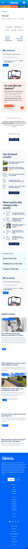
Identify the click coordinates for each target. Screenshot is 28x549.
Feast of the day (10, 258)
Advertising (14, 510)
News (14, 487)
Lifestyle (14, 489)
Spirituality (3, 11)
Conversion (5, 374)
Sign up (5, 65)
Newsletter (14, 499)
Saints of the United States (9, 319)
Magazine (14, 503)
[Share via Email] (20, 30)
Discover (14, 493)
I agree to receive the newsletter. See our (13, 61)
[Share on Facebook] (12, 30)
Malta (4, 349)
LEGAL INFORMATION (14, 534)
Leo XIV (4, 400)
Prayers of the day (11, 269)
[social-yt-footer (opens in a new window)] (10, 521)
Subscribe (5, 6)
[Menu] (4, 2)
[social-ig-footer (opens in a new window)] (18, 521)
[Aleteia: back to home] (14, 2)
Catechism (5, 425)
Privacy (14, 544)
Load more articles (14, 192)
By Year (14, 516)
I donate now (8, 106)
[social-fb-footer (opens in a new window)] (12, 521)
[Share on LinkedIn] (15, 30)
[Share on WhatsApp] (22, 30)
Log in (18, 134)
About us (14, 531)
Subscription (14, 505)
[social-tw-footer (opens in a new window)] (15, 521)
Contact (14, 539)
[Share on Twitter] (17, 30)
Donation (14, 507)
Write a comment (14, 139)
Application (14, 501)
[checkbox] (3, 60)
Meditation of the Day (12, 264)
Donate (13, 6)
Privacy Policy (14, 541)
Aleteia (16, 19)
